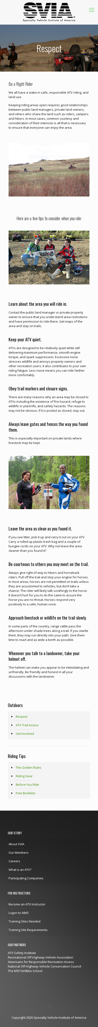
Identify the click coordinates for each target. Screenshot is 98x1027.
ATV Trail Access (27, 725)
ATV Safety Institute (22, 953)
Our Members (19, 852)
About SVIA (16, 844)
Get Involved (25, 733)
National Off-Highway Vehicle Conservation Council (44, 966)
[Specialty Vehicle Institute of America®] (49, 12)
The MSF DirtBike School (25, 971)
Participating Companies (26, 878)
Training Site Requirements (28, 930)
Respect (21, 716)
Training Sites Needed (24, 921)
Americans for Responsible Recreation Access (41, 962)
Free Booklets (25, 793)
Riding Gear (24, 776)
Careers (14, 861)
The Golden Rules (28, 767)
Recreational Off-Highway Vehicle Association (40, 957)
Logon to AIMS (19, 913)
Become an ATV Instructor (27, 904)
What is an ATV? (20, 869)
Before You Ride (27, 784)
